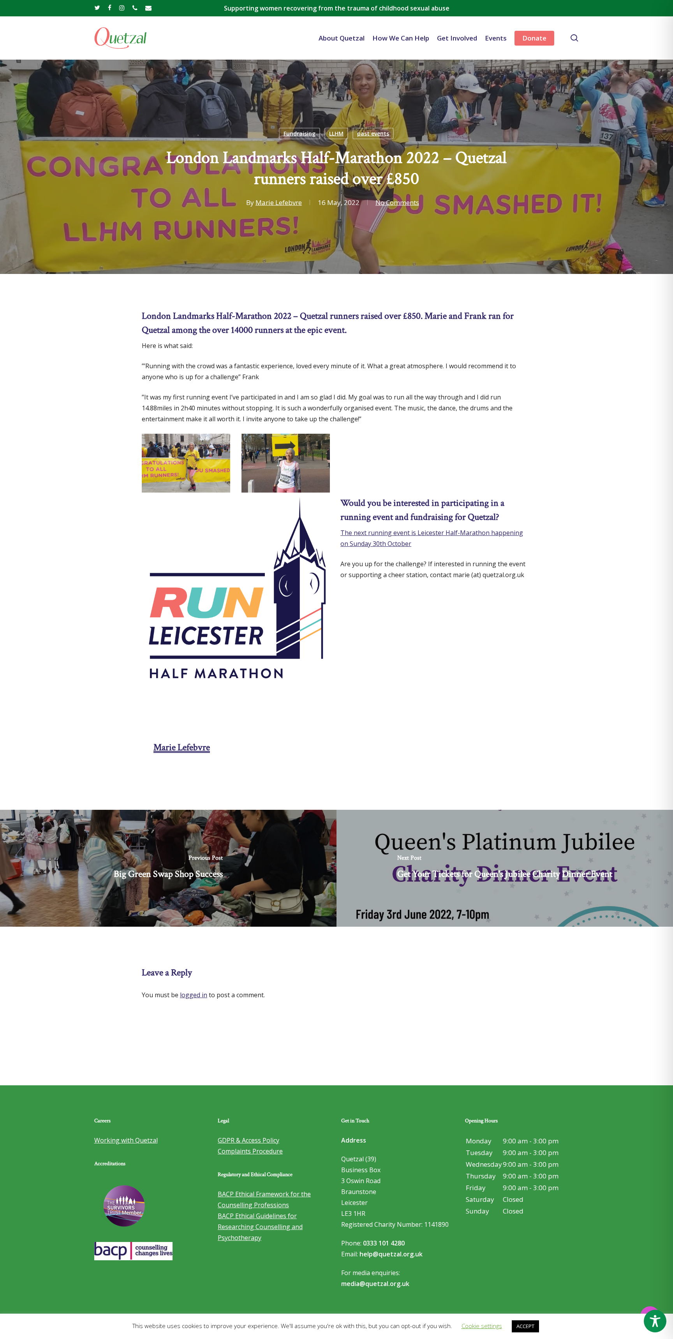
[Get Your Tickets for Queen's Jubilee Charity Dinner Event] (504, 868)
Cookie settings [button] (482, 1326)
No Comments (397, 202)
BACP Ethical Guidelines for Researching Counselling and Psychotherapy (260, 1227)
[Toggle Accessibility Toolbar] (655, 1321)
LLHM (336, 133)
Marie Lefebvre (278, 202)
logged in (193, 995)
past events (373, 133)
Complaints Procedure (250, 1151)
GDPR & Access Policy (248, 1140)
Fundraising (299, 133)
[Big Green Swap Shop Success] (168, 868)
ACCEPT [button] (525, 1326)
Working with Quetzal (126, 1140)
